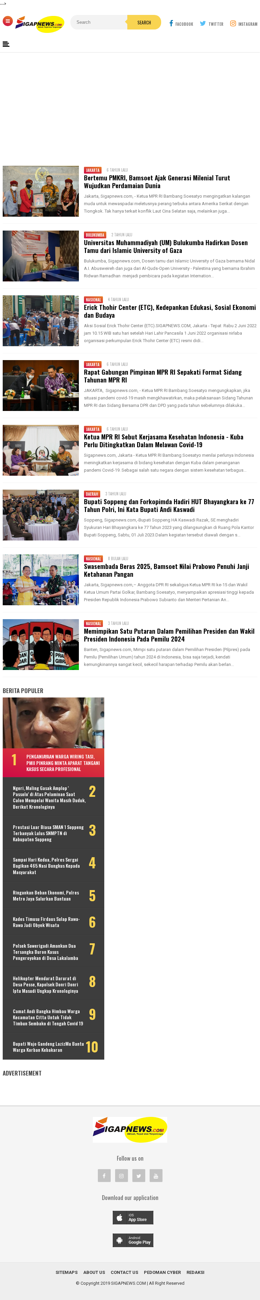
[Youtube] (156, 1175)
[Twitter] (138, 1175)
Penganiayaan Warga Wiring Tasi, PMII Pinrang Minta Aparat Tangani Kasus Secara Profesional (63, 762)
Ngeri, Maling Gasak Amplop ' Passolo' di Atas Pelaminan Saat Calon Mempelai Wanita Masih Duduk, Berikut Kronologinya (49, 797)
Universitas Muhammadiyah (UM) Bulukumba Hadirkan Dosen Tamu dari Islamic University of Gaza (166, 246)
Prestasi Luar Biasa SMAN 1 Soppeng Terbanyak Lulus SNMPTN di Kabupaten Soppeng (48, 833)
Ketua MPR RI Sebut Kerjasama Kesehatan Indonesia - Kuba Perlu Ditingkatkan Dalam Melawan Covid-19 (163, 440)
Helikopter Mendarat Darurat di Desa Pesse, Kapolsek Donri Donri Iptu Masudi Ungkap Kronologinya (45, 984)
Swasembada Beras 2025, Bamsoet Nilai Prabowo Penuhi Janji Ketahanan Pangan (166, 570)
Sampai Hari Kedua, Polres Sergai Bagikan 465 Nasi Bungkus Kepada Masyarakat (46, 865)
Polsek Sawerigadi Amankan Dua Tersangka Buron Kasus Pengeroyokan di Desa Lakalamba (45, 952)
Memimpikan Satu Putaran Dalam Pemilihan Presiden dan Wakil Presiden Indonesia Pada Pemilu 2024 (169, 635)
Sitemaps (67, 1272)
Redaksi (195, 1272)
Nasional (93, 299)
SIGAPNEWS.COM (128, 1283)
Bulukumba (95, 235)
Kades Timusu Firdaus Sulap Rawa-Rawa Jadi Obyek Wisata (46, 922)
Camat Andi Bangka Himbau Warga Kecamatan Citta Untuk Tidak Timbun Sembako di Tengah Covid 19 (48, 1017)
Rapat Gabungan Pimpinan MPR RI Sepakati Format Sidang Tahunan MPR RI (163, 376)
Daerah (92, 494)
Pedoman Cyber (162, 1272)
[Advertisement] (130, 108)
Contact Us (124, 1272)
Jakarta (93, 170)
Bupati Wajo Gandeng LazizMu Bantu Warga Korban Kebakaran (48, 1047)
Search (144, 22)
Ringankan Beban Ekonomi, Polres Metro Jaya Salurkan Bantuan (46, 895)
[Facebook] (104, 1175)
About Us (94, 1272)
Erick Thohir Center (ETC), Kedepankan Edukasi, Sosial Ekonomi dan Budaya (170, 311)
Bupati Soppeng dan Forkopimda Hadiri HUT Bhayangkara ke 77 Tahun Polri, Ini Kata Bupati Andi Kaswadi (169, 505)
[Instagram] (121, 1175)
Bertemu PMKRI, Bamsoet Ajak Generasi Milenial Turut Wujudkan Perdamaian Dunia (157, 181)
